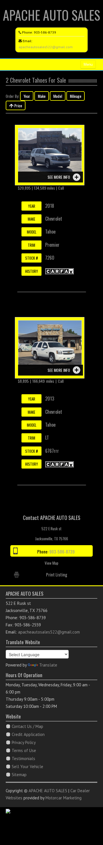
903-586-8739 (45, 32)
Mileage (75, 96)
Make (41, 96)
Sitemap (19, 774)
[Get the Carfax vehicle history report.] (59, 270)
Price (17, 105)
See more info (58, 177)
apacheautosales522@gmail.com (46, 47)
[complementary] (86, 828)
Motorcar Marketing (63, 798)
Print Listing (56, 574)
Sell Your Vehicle (27, 766)
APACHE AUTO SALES (51, 14)
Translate (48, 665)
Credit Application (28, 734)
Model (57, 96)
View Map (51, 563)
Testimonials (23, 758)
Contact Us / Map (27, 726)
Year (26, 96)
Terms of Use (24, 750)
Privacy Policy (24, 742)
